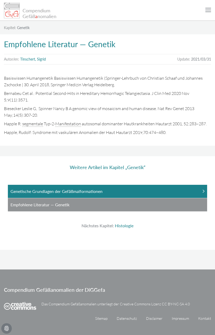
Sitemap (101, 318)
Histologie (124, 225)
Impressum (180, 318)
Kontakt (204, 318)
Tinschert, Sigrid (33, 59)
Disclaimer (154, 318)
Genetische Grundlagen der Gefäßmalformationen (56, 191)
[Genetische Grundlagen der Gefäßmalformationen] (0, 266)
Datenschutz (127, 318)
